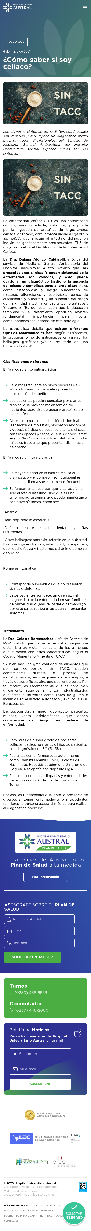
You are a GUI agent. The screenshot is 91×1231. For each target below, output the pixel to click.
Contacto (11, 1221)
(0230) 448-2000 (30, 1011)
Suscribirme (40, 1084)
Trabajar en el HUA (48, 1205)
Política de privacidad (19, 1216)
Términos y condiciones (56, 1216)
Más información (45, 877)
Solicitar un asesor (32, 957)
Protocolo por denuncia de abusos (29, 1210)
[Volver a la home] (17, 10)
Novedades (15, 42)
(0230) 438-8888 (30, 993)
